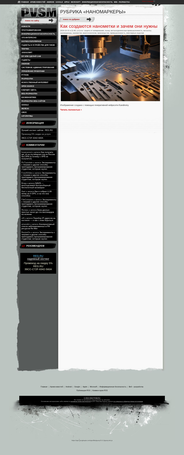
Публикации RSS (83, 390)
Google (59, 2)
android (25, 64)
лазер (107, 31)
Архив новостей (37, 2)
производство (103, 33)
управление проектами (33, 71)
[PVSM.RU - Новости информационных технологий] (38, 14)
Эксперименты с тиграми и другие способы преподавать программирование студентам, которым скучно (38, 165)
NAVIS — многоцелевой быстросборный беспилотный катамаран (35, 185)
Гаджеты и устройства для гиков (38, 45)
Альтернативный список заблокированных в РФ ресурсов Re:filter (37, 226)
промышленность (117, 33)
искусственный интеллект (34, 82)
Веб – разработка (122, 2)
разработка (27, 79)
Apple (66, 2)
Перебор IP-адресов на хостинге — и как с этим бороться (38, 219)
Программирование (31, 30)
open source (27, 86)
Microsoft (75, 2)
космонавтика (28, 97)
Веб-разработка (29, 94)
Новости (25, 26)
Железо (25, 109)
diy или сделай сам (31, 56)
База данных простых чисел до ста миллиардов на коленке (37, 212)
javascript (26, 53)
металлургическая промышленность (126, 31)
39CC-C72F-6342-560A (32, 138)
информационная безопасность (38, 34)
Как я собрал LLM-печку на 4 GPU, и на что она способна (36, 193)
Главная (25, 2)
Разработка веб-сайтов (33, 101)
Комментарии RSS (100, 390)
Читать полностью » (71, 109)
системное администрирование (37, 68)
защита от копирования (94, 31)
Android (50, 2)
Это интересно (28, 38)
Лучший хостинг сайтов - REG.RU (37, 130)
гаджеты (25, 60)
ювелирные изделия (135, 33)
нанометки (77, 33)
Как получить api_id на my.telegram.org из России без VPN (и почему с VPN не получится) (38, 155)
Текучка (25, 49)
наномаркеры (66, 33)
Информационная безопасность (97, 2)
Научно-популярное (31, 41)
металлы (147, 31)
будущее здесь (29, 90)
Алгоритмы (27, 116)
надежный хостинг (38, 257)
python (25, 75)
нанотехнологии (89, 33)
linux (24, 112)
